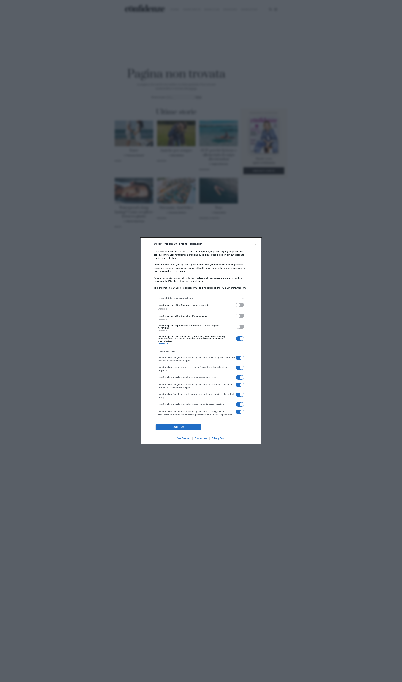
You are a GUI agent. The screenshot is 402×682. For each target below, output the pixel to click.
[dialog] (201, 341)
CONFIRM (178, 427)
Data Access (201, 438)
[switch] (240, 305)
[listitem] (201, 298)
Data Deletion (183, 438)
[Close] (255, 244)
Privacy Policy (219, 438)
